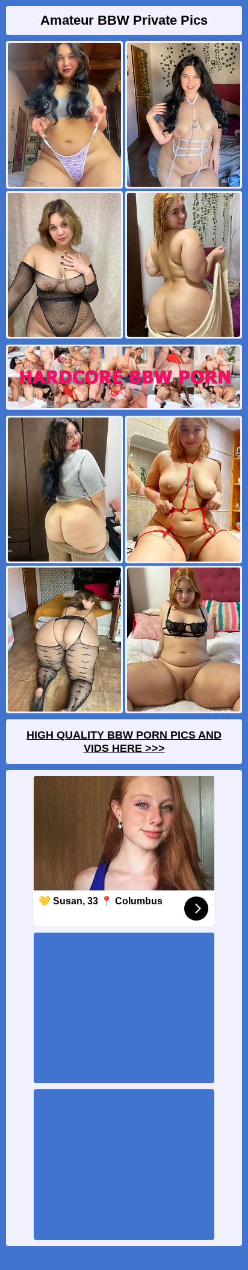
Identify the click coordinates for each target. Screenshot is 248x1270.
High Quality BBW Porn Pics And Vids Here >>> (124, 741)
